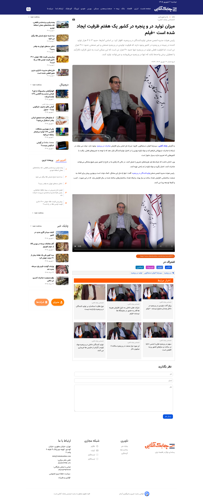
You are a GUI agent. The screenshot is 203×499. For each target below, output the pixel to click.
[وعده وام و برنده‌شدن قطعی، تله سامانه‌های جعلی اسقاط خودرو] (63, 24)
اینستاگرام (91, 455)
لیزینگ (76, 8)
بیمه (117, 8)
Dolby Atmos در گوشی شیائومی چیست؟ (45, 144)
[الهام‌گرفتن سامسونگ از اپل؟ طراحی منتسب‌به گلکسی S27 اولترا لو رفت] (62, 94)
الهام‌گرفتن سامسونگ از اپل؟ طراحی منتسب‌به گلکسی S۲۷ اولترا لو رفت (43, 94)
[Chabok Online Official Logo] (165, 9)
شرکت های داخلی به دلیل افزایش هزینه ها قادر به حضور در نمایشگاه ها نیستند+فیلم (124, 310)
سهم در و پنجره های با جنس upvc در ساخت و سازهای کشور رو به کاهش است (158, 347)
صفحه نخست (145, 8)
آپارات (93, 450)
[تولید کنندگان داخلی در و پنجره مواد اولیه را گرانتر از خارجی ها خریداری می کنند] (89, 330)
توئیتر (160, 267)
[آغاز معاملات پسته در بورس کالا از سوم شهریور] (62, 246)
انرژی (136, 8)
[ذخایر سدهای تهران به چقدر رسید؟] (63, 48)
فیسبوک (150, 267)
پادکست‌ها (124, 450)
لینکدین (140, 267)
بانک (123, 8)
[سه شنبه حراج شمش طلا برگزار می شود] (63, 37)
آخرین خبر (61, 160)
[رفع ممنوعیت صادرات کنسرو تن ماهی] (62, 280)
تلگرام (168, 267)
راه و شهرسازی (163, 17)
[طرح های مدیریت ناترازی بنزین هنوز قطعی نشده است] (63, 72)
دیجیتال (64, 85)
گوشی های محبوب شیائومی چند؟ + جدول (43, 108)
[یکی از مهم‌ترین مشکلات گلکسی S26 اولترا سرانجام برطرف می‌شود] (62, 132)
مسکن (96, 8)
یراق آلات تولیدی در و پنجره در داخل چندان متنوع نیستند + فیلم (158, 307)
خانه (173, 17)
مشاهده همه (35, 17)
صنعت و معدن (106, 8)
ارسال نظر (168, 416)
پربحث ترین (47, 160)
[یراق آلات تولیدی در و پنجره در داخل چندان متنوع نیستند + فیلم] (158, 291)
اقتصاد (129, 8)
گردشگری (124, 453)
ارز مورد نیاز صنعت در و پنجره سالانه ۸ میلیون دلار (125, 347)
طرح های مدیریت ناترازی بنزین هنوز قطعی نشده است (43, 72)
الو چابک (69, 8)
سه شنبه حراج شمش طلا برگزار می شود (43, 37)
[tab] (61, 160)
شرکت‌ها (40, 302)
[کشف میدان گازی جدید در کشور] (62, 235)
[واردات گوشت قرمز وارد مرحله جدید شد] (62, 269)
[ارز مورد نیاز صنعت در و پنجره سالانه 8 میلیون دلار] (124, 331)
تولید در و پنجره (136, 273)
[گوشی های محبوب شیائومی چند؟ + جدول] (62, 107)
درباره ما (50, 8)
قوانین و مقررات (64, 477)
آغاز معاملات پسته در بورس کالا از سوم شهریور (42, 245)
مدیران (56, 302)
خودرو (83, 8)
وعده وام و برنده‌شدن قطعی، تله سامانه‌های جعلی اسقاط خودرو (44, 25)
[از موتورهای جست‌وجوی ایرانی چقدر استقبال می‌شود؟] (62, 120)
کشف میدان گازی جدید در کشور (44, 234)
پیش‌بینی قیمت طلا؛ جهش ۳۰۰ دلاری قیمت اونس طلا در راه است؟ (43, 60)
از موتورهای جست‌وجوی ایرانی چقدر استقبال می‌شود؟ (42, 119)
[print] (73, 19)
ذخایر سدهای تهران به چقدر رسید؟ (44, 48)
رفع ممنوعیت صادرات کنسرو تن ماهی (43, 279)
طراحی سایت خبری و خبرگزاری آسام (131, 494)
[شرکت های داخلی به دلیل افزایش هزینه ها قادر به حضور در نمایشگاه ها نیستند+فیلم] (124, 292)
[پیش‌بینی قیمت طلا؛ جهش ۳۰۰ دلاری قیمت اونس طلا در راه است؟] (63, 59)
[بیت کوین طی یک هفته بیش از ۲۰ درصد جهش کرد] (62, 258)
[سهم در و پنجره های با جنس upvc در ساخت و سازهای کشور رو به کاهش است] (158, 330)
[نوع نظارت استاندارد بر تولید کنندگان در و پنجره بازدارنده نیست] (89, 292)
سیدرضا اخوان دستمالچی (153, 273)
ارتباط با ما (59, 8)
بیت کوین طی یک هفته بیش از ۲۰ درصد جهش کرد (42, 256)
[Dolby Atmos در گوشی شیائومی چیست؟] (62, 145)
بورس (89, 8)
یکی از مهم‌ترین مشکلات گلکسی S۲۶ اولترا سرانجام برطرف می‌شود (44, 132)
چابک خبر (62, 226)
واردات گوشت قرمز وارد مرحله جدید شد (43, 268)
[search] (28, 9)
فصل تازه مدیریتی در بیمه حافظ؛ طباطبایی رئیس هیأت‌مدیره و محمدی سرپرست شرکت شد (47, 193)
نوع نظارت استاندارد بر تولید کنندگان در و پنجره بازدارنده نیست (90, 308)
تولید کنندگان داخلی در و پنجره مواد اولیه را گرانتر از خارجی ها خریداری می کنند (90, 347)
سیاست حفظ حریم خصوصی (60, 473)
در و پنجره (167, 273)
